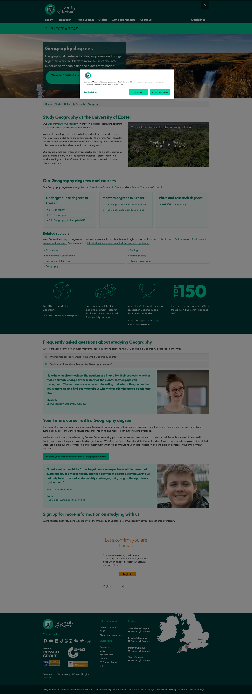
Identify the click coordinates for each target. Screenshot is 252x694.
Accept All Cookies (160, 92)
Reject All (138, 92)
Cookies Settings (91, 92)
